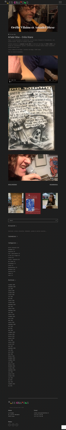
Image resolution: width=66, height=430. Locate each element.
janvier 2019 (11, 338)
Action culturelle (12, 247)
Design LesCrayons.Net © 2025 (17, 407)
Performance (11, 263)
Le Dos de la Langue (13, 255)
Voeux (9, 275)
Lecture (10, 257)
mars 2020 (10, 330)
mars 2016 (10, 354)
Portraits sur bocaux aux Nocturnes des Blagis (15, 208)
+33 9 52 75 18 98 (38, 416)
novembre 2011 (11, 383)
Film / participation (13, 253)
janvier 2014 (11, 373)
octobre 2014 (11, 368)
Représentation (11, 267)
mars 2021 (10, 320)
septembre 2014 (11, 370)
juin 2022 (10, 312)
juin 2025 (10, 288)
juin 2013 (10, 377)
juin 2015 (10, 362)
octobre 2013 (11, 375)
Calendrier (12, 236)
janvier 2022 (11, 314)
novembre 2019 (11, 332)
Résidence (10, 269)
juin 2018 (10, 340)
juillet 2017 (11, 344)
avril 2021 (10, 318)
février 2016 (11, 356)
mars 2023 (10, 306)
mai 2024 (10, 298)
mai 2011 (10, 385)
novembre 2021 (11, 316)
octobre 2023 (11, 302)
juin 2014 (10, 372)
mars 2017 (10, 346)
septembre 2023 (11, 304)
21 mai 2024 (13, 34)
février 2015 (11, 364)
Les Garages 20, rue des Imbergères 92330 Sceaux (13, 414)
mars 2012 (10, 381)
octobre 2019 (11, 334)
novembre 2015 (11, 360)
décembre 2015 (11, 358)
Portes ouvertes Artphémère (31, 210)
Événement (10, 249)
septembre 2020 (11, 324)
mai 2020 (10, 328)
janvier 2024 (11, 300)
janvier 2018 (11, 342)
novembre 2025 (11, 284)
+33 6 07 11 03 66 (38, 414)
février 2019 (11, 336)
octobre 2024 (11, 292)
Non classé (10, 261)
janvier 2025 (11, 290)
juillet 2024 (11, 294)
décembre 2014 (11, 366)
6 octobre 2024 (31, 208)
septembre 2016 (11, 348)
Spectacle (10, 271)
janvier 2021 (11, 322)
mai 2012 (10, 379)
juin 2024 (10, 296)
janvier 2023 (11, 308)
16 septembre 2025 (15, 205)
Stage (9, 273)
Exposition (10, 251)
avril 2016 (10, 352)
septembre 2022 (11, 310)
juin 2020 (10, 326)
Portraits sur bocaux (49, 205)
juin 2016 (10, 350)
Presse (9, 265)
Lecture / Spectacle (13, 259)
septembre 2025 (11, 286)
